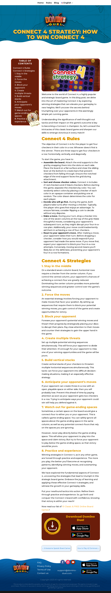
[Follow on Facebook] (62, 562)
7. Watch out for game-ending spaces (23, 113)
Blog (56, 3)
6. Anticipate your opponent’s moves (23, 105)
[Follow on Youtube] (73, 562)
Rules (49, 3)
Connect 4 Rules (21, 68)
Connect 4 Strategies (24, 71)
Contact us (42, 573)
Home (41, 3)
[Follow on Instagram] (68, 562)
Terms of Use (44, 569)
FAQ (39, 562)
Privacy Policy (44, 566)
